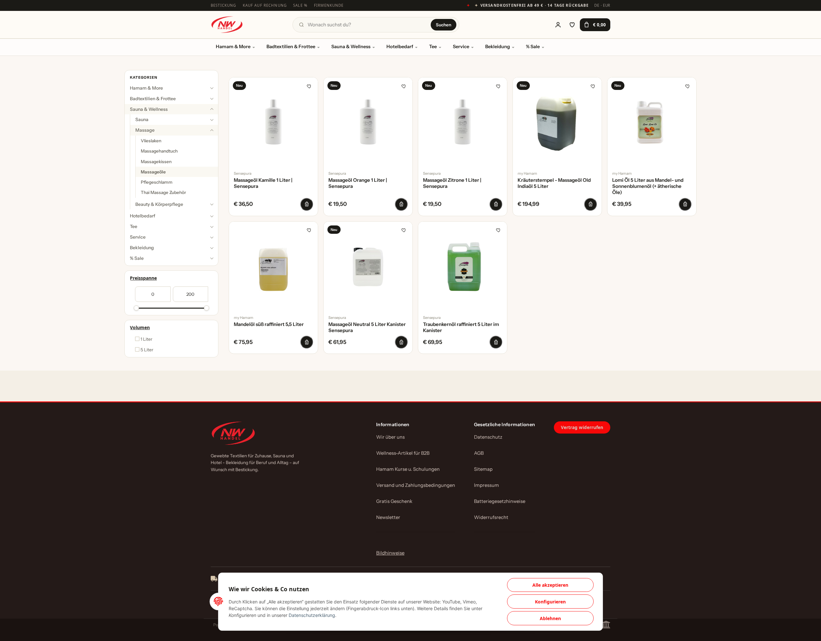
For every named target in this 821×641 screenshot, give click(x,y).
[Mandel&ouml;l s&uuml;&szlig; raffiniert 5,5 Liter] (273, 266)
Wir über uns (390, 437)
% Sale (533, 46)
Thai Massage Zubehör (163, 192)
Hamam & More (233, 46)
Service (461, 46)
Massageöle (153, 171)
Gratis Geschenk (394, 501)
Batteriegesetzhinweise (499, 501)
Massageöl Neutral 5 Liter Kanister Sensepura (367, 327)
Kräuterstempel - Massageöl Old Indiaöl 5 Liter (554, 183)
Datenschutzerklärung (312, 615)
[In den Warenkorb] (306, 204)
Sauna (141, 120)
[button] (171, 88)
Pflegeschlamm (157, 182)
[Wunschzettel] (572, 24)
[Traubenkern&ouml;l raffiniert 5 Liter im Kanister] (462, 266)
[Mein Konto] (558, 24)
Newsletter (388, 517)
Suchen (443, 24)
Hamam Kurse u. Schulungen (408, 469)
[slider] (136, 308)
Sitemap (483, 469)
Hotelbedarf (399, 46)
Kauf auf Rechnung (265, 5)
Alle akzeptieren (550, 585)
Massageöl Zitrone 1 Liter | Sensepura (452, 183)
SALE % (300, 5)
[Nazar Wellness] (227, 24)
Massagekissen (156, 161)
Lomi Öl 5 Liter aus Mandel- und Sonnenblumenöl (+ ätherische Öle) (647, 186)
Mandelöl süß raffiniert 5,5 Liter (269, 324)
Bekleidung (497, 46)
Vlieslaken (151, 141)
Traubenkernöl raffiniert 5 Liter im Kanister (461, 327)
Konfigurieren (550, 602)
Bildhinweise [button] (390, 553)
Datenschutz (488, 437)
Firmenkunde (329, 5)
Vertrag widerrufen (582, 427)
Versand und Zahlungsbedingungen (415, 485)
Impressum (486, 485)
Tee (433, 46)
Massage (145, 130)
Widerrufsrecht (491, 517)
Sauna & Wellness (350, 46)
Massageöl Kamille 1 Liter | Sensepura (263, 183)
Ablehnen (550, 618)
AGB (479, 453)
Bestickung (223, 5)
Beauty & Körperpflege (159, 204)
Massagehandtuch (159, 151)
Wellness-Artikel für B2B (402, 453)
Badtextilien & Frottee (291, 46)
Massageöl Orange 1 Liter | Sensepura (357, 183)
